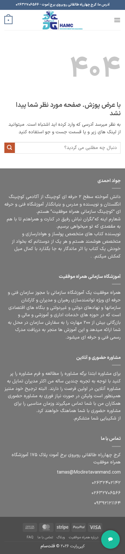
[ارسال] (9, 148)
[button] (117, 20)
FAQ (30, 537)
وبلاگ (61, 537)
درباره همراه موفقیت (83, 537)
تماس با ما (45, 537)
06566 (106, 493)
